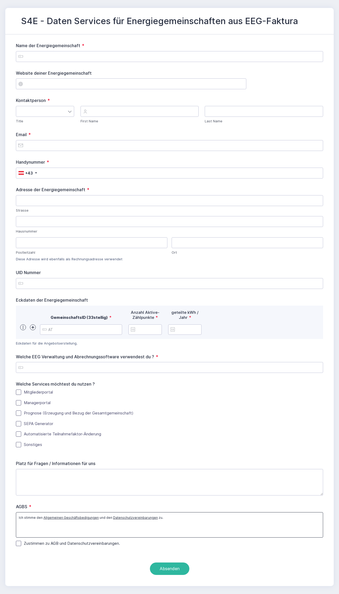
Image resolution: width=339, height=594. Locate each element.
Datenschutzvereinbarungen (135, 518)
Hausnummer (26, 231)
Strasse (22, 210)
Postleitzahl (25, 252)
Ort (174, 252)
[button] (23, 327)
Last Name (213, 121)
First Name (89, 121)
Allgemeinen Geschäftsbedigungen (71, 518)
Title (19, 121)
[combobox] (45, 111)
